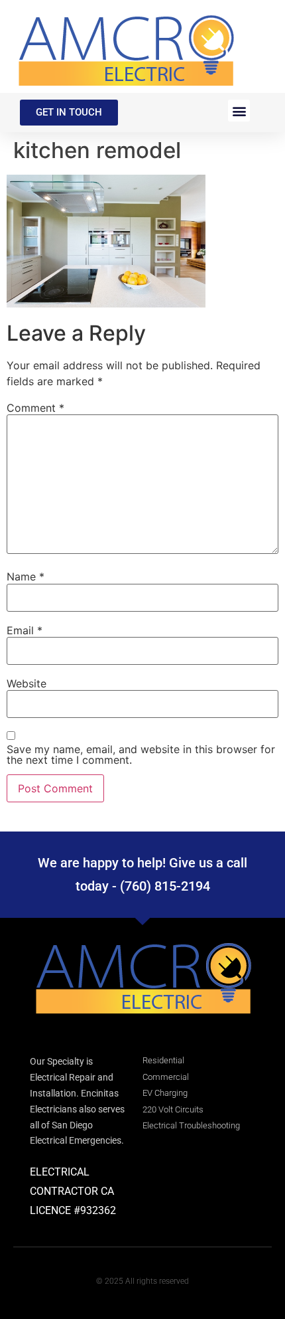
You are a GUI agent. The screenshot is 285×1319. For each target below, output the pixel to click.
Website (26, 683)
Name (25, 576)
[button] (239, 111)
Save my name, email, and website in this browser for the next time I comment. (141, 754)
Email (24, 630)
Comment (35, 407)
